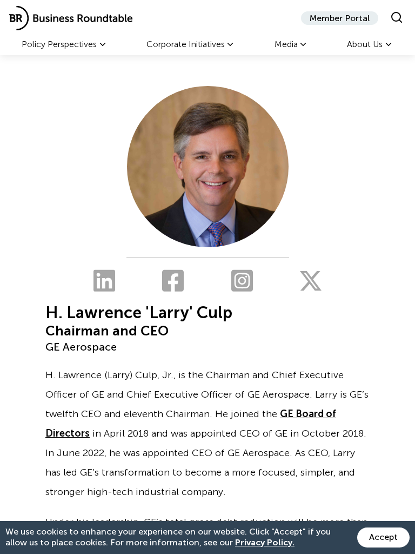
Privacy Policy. (264, 542)
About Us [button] (365, 44)
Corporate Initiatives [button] (185, 44)
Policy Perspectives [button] (59, 44)
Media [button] (286, 44)
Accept (383, 537)
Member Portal (340, 18)
